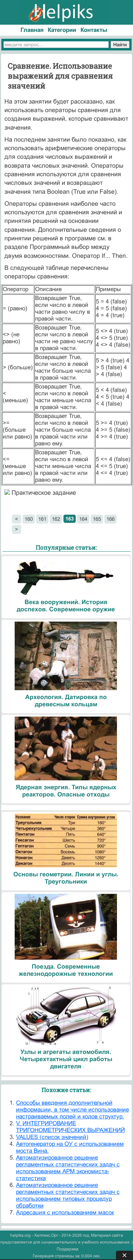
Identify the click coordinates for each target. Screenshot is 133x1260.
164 (83, 519)
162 (56, 519)
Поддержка (67, 1249)
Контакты (93, 30)
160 (29, 519)
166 (110, 519)
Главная (32, 30)
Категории (62, 30)
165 (97, 519)
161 (42, 519)
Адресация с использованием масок (65, 1212)
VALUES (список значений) (52, 1137)
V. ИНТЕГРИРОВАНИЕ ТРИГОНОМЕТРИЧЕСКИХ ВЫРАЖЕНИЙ (70, 1126)
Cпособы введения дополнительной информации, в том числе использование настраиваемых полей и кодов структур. (72, 1110)
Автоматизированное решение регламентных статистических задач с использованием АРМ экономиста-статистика (68, 1167)
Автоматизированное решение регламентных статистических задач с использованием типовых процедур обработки (68, 1195)
